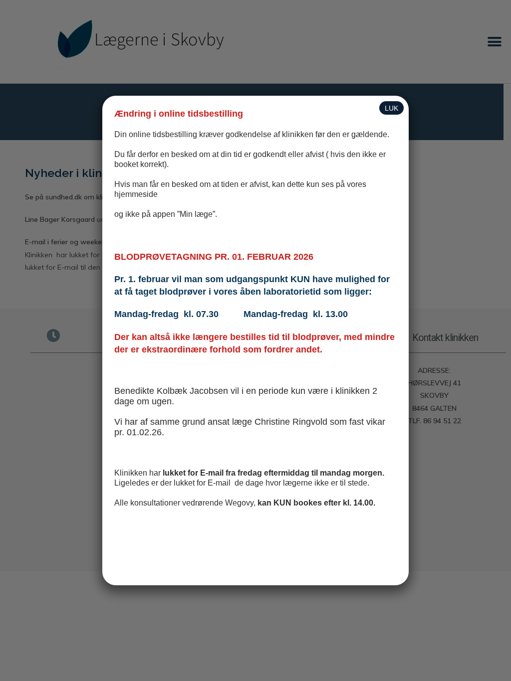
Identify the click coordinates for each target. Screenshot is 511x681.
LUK (391, 108)
